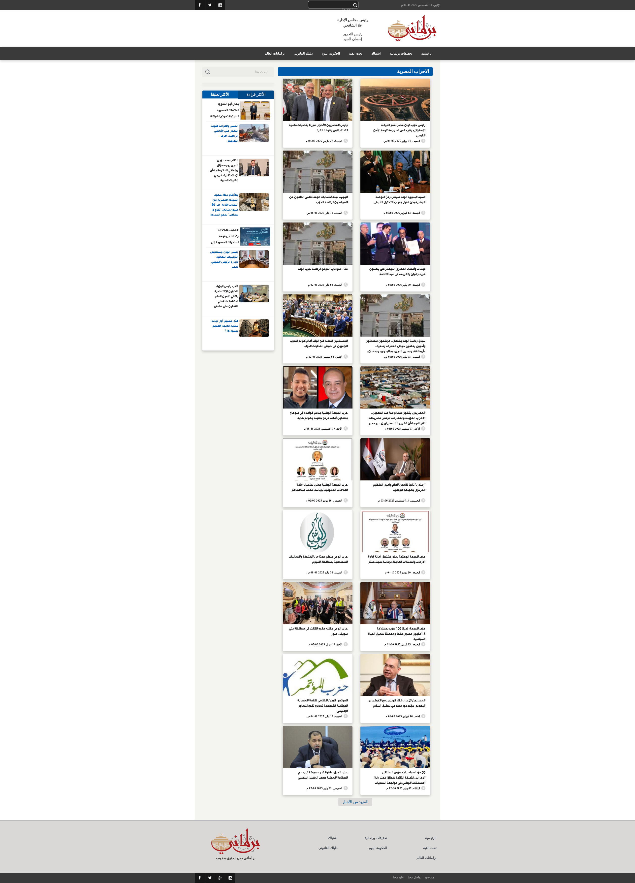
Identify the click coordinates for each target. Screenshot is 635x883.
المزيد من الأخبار (355, 802)
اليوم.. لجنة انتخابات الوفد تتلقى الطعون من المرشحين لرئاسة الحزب (318, 199)
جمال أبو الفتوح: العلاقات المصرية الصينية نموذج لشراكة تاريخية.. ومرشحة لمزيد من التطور (224, 110)
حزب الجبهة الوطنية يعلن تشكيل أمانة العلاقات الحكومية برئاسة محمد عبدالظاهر (320, 487)
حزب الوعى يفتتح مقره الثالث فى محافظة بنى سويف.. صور (318, 631)
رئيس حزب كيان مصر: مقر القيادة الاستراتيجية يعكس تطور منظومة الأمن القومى (399, 130)
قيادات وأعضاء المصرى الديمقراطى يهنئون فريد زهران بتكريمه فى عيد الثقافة (397, 271)
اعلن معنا (398, 877)
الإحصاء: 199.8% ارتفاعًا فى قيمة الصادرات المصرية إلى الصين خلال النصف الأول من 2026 (225, 236)
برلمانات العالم (275, 53)
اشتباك (376, 53)
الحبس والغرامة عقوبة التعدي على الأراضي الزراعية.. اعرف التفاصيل (224, 134)
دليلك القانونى (303, 53)
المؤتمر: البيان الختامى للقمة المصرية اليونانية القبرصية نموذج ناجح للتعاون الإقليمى (322, 705)
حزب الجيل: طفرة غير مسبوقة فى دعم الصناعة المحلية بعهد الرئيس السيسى (323, 775)
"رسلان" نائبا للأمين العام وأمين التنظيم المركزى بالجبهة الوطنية (399, 487)
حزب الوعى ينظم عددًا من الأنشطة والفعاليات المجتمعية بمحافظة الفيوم (318, 559)
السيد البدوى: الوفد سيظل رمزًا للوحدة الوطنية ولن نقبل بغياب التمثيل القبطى (399, 199)
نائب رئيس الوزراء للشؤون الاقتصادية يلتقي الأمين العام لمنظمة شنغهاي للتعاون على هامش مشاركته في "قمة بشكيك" (226, 296)
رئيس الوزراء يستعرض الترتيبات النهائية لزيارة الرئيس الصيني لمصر (224, 260)
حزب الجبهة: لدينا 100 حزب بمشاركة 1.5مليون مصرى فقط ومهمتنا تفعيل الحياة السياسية (396, 633)
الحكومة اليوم (331, 53)
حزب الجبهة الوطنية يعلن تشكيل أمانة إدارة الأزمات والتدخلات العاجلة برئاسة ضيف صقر (396, 559)
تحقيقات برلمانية (401, 53)
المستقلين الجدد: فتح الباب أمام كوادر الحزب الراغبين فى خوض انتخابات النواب (319, 343)
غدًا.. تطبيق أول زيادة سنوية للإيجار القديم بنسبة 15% (225, 326)
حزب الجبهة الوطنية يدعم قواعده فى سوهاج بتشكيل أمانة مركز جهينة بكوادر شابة (319, 415)
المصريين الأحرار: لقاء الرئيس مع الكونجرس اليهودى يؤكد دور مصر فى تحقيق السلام (396, 703)
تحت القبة (355, 53)
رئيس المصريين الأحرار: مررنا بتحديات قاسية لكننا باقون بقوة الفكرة (318, 128)
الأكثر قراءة (256, 94)
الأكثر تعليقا (220, 94)
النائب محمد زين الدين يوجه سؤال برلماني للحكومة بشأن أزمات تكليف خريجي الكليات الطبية (224, 170)
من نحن (429, 877)
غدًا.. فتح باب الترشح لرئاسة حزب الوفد (323, 269)
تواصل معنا (414, 877)
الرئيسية (427, 53)
